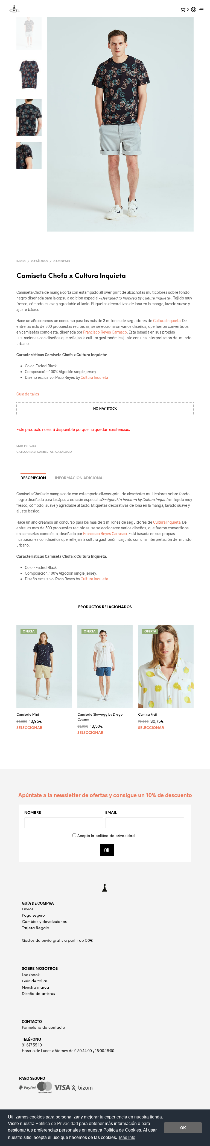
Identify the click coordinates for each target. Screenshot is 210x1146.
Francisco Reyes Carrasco (105, 332)
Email (110, 813)
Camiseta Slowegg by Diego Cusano (100, 717)
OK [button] (183, 1128)
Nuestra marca (35, 988)
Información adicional (79, 478)
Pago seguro (33, 916)
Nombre (32, 813)
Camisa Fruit (147, 714)
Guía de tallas (27, 394)
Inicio (21, 261)
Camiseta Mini (27, 714)
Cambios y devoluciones (44, 922)
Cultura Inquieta (166, 320)
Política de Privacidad (57, 1123)
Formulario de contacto (43, 1028)
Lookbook (31, 975)
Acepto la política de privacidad (106, 836)
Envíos (27, 909)
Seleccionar (29, 728)
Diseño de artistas (38, 994)
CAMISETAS (61, 261)
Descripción (33, 478)
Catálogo (39, 261)
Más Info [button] (127, 1137)
